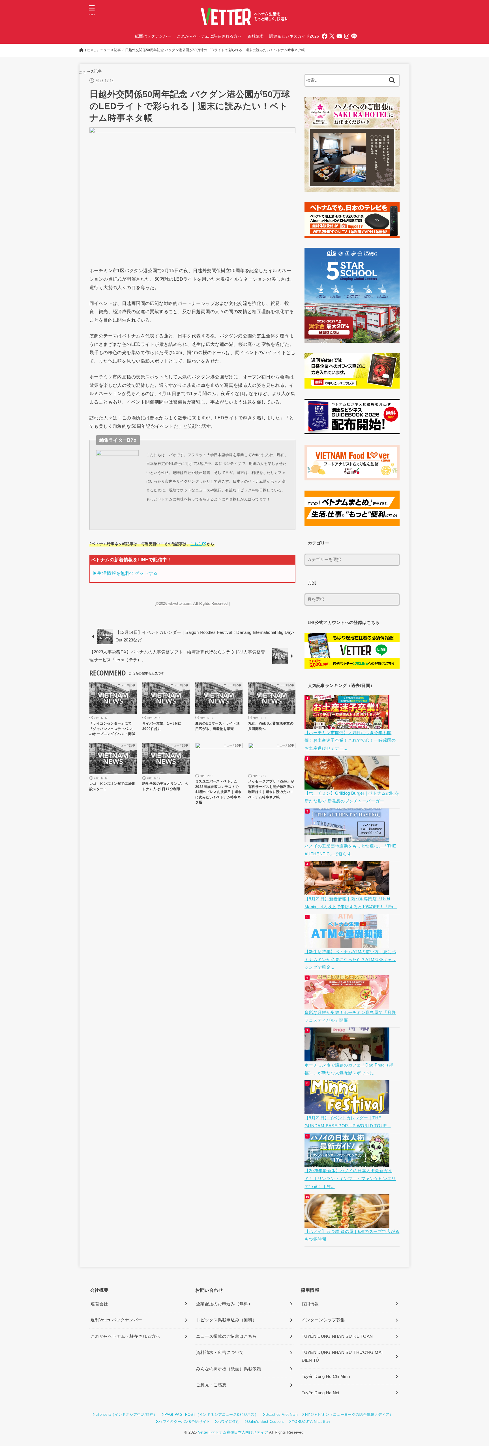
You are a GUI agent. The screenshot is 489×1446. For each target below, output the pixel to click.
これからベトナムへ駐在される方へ (125, 1336)
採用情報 (310, 1304)
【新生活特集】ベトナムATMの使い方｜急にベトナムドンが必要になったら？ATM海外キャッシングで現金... (350, 959)
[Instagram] (346, 36)
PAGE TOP (472, 1398)
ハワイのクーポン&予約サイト (184, 1421)
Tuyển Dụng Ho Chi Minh (326, 1376)
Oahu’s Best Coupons (266, 1421)
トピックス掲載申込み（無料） (226, 1320)
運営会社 (99, 1304)
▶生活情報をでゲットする (125, 573)
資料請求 (255, 36)
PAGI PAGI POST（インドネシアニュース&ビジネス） (211, 1414)
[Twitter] (332, 36)
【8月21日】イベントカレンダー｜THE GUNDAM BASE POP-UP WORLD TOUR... (347, 1122)
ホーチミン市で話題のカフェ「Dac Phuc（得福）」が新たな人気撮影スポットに (348, 1069)
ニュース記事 (90, 71)
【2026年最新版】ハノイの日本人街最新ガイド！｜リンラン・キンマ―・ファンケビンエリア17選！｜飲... (350, 1178)
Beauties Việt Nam (281, 1414)
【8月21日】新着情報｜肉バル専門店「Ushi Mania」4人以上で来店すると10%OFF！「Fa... (350, 903)
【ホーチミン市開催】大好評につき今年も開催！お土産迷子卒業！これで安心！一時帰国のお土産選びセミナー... (350, 740)
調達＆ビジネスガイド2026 (294, 36)
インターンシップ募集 (323, 1320)
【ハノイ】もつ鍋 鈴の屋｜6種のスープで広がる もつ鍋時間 (351, 1235)
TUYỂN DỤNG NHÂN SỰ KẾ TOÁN (337, 1336)
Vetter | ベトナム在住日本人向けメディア (233, 1432)
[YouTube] (339, 36)
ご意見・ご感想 (211, 1385)
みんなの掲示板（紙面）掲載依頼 (228, 1369)
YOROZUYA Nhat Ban (311, 1421)
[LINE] (354, 36)
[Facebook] (324, 36)
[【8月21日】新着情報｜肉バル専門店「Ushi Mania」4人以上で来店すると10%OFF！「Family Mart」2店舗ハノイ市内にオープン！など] (347, 891)
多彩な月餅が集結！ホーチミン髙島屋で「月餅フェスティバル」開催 (350, 1016)
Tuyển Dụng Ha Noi (320, 1393)
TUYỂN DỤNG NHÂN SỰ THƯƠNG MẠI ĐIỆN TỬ (342, 1356)
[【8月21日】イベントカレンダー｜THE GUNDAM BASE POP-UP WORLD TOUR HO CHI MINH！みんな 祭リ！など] (347, 1110)
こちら (196, 544)
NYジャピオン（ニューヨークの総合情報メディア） (349, 1414)
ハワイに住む (228, 1421)
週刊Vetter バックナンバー (116, 1320)
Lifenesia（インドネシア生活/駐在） (126, 1414)
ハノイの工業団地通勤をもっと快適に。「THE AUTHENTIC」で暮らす (350, 850)
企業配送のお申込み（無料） (224, 1304)
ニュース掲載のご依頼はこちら (226, 1336)
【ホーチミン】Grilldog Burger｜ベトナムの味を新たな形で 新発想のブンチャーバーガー (351, 797)
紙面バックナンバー (153, 36)
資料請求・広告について (220, 1352)
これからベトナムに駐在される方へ (209, 36)
